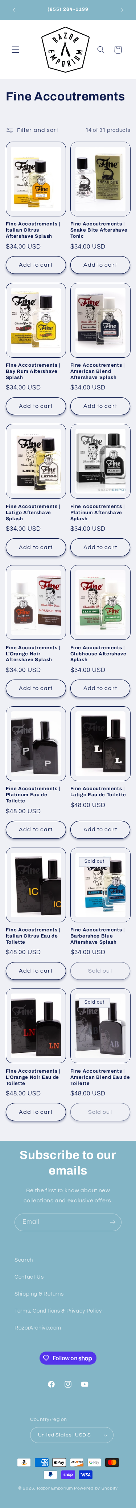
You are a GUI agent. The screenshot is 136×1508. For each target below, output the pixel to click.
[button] (15, 50)
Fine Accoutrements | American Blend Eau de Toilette (100, 1077)
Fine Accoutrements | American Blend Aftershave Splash (97, 371)
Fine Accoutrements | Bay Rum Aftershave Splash (33, 371)
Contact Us (29, 1277)
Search (24, 1260)
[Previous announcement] (14, 10)
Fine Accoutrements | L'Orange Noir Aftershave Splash (33, 654)
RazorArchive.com (38, 1328)
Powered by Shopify (96, 1488)
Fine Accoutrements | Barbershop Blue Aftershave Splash (97, 936)
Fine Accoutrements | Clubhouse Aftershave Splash (98, 654)
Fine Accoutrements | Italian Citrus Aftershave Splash (33, 230)
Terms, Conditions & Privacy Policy (58, 1311)
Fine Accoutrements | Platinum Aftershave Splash (97, 512)
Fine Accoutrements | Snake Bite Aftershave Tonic (99, 230)
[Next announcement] (122, 10)
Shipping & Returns (39, 1294)
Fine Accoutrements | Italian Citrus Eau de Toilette (33, 936)
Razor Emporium (55, 1488)
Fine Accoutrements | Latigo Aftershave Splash (33, 512)
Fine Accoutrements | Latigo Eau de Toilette (98, 791)
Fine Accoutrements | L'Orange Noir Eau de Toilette (33, 1077)
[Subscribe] (112, 1222)
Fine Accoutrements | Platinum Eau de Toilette (33, 794)
